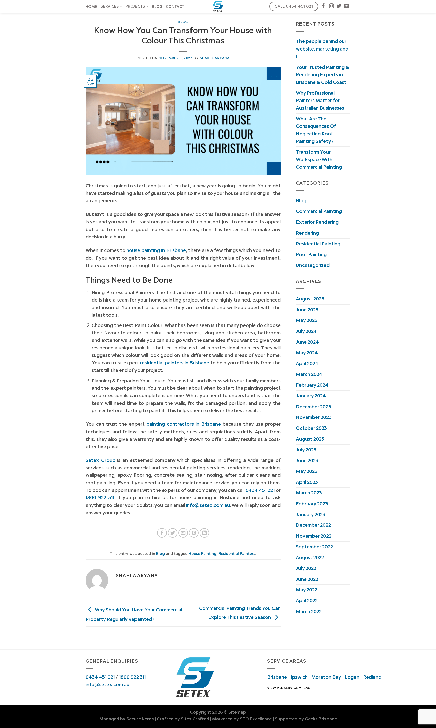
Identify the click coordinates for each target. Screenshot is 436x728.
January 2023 (310, 514)
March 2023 (309, 492)
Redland (372, 677)
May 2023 (306, 471)
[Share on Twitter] (172, 533)
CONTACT (175, 6)
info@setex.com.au (107, 684)
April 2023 (307, 482)
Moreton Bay (326, 677)
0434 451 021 (100, 677)
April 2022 (307, 600)
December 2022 (313, 525)
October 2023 (311, 428)
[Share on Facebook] (162, 533)
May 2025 (306, 320)
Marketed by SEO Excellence (242, 718)
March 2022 (309, 611)
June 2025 (307, 309)
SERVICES (110, 6)
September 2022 (314, 546)
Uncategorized (313, 265)
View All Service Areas (288, 688)
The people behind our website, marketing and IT (322, 48)
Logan (352, 677)
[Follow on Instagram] (331, 6)
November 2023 (314, 417)
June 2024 (307, 342)
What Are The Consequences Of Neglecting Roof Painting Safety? (316, 130)
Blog (157, 6)
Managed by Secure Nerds (126, 718)
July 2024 (306, 331)
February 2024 (312, 385)
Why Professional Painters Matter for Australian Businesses (320, 100)
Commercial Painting (319, 211)
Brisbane (277, 677)
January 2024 (311, 395)
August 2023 (310, 439)
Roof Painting (311, 254)
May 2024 (307, 352)
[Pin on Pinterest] (194, 533)
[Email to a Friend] (183, 533)
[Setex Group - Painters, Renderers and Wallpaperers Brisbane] (218, 6)
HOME (91, 6)
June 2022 (307, 579)
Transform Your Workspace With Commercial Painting (319, 159)
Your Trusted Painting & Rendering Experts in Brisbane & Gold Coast (322, 74)
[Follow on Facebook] (323, 6)
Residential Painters (237, 553)
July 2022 (306, 568)
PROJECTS (135, 6)
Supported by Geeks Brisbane (306, 718)
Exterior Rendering (317, 222)
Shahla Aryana (214, 58)
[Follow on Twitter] (339, 6)
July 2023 (306, 450)
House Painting (202, 553)
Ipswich (299, 677)
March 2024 (309, 374)
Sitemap (237, 712)
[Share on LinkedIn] (204, 533)
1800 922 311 (132, 677)
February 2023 (312, 503)
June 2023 (307, 460)
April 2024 (307, 363)
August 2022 (310, 557)
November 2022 (313, 536)
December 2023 (313, 406)
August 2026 (310, 299)
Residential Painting (318, 243)
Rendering (307, 233)
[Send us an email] (346, 6)
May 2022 (306, 589)
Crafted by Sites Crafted (183, 718)
